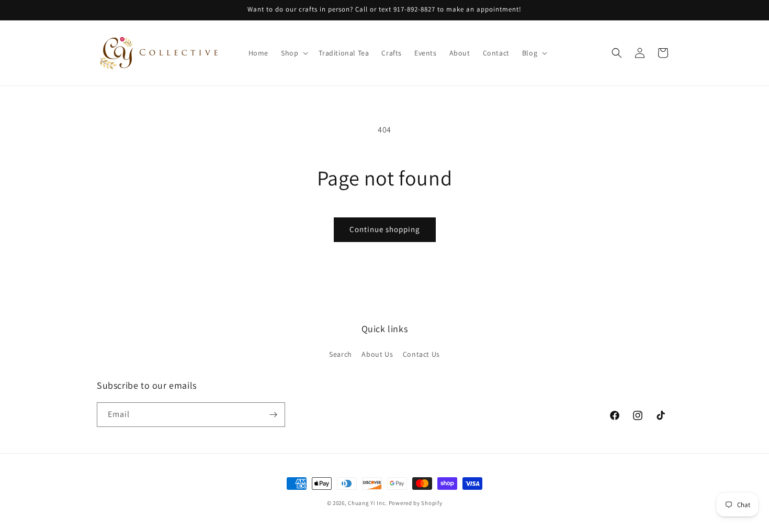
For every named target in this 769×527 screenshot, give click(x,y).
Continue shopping (384, 229)
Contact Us (421, 354)
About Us (377, 354)
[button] (293, 53)
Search (340, 354)
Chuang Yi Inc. (367, 503)
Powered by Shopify (416, 503)
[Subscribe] (273, 414)
